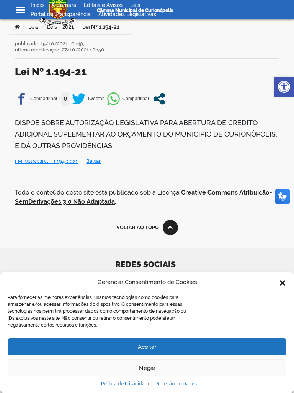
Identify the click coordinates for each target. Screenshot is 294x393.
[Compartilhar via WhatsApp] (128, 99)
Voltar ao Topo (137, 227)
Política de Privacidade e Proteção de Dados (149, 383)
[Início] (17, 27)
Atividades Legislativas (127, 14)
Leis (135, 5)
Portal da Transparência (61, 14)
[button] (282, 282)
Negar (147, 368)
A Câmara (63, 5)
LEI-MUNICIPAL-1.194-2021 (46, 161)
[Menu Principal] (20, 10)
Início (37, 5)
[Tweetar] (88, 99)
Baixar (93, 161)
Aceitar (147, 346)
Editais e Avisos (103, 5)
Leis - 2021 (60, 27)
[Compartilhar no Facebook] (36, 99)
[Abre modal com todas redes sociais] (159, 99)
